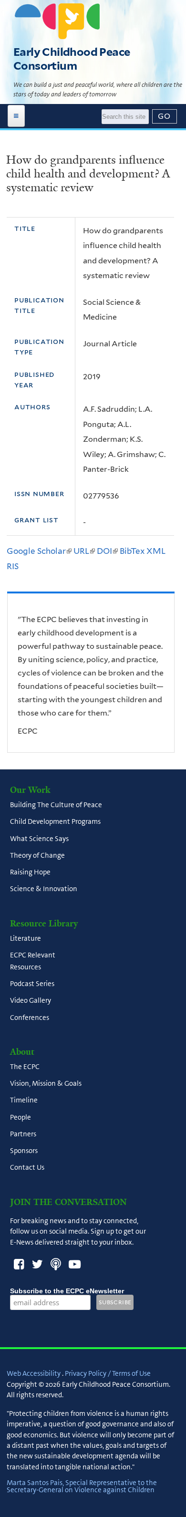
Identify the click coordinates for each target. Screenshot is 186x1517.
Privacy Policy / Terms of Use (108, 1373)
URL (84, 551)
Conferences (29, 1017)
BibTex (132, 551)
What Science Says (39, 838)
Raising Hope (30, 872)
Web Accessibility (34, 1373)
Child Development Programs (55, 822)
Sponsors (24, 1151)
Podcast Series (32, 984)
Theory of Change (37, 855)
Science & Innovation (43, 889)
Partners (23, 1134)
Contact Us (27, 1168)
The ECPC (25, 1066)
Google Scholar (39, 551)
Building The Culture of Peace (56, 805)
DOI (107, 551)
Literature (25, 938)
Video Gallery (30, 1001)
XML (155, 551)
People (20, 1117)
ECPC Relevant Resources (32, 961)
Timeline (24, 1100)
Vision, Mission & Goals (46, 1084)
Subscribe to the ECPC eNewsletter (67, 1291)
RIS (13, 566)
